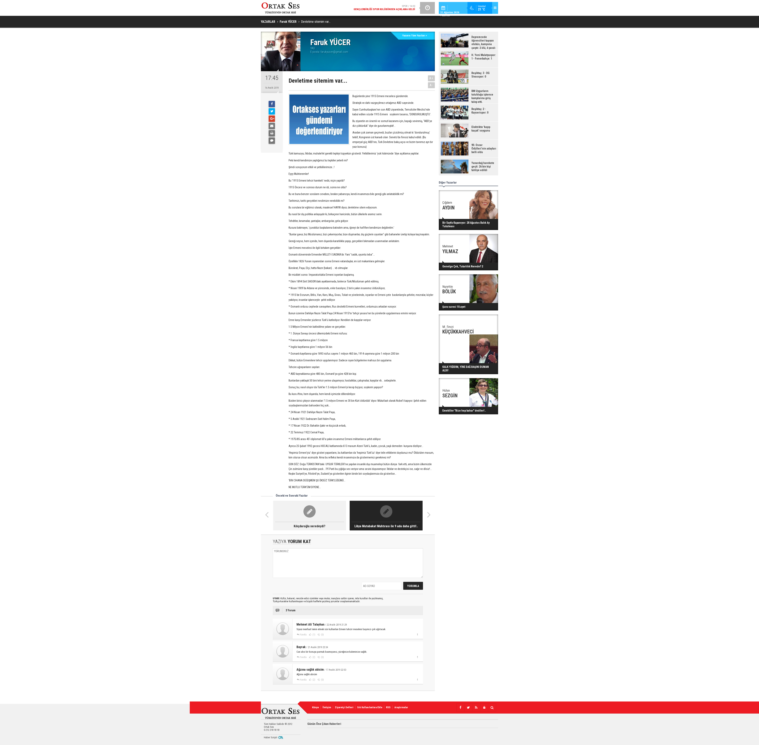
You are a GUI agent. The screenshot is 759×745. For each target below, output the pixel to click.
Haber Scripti (270, 737)
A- (431, 85)
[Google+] (272, 118)
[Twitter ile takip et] (468, 707)
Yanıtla (303, 634)
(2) (313, 657)
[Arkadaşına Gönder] (272, 126)
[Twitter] (272, 111)
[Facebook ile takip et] (460, 707)
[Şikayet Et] (417, 634)
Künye (315, 707)
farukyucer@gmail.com (334, 52)
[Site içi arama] (492, 707)
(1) (313, 634)
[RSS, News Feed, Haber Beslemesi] (476, 707)
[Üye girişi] (484, 707)
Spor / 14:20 (384, 8)
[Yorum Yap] (272, 140)
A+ (431, 78)
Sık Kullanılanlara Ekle (369, 707)
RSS (388, 707)
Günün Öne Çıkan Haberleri (324, 724)
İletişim (327, 707)
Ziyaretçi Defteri (344, 707)
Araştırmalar (401, 707)
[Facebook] (272, 104)
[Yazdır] (272, 133)
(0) (322, 634)
